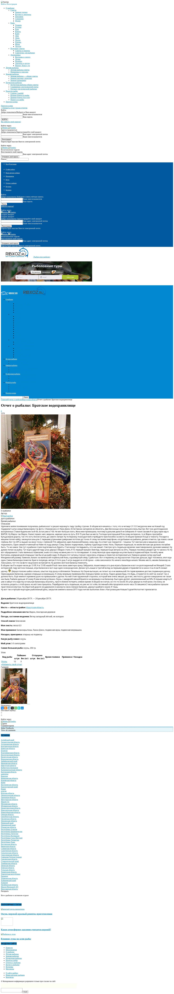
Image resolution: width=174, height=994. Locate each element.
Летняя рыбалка (12, 954)
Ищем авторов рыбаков (13, 173)
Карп (17, 34)
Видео (7, 180)
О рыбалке (10, 952)
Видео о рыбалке (12, 965)
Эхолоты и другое (22, 63)
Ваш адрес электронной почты (35, 134)
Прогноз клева (12, 102)
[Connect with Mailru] (4, 128)
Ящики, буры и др (22, 66)
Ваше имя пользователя (32, 114)
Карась (18, 32)
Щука (17, 44)
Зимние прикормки (18, 80)
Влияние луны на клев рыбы (16, 939)
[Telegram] (9, 708)
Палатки (18, 61)
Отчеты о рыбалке (11, 183)
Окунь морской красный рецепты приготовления (26, 914)
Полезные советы (17, 49)
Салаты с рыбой (16, 93)
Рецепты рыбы (12, 960)
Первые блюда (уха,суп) (20, 98)
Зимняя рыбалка (12, 956)
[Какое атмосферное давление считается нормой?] (7, 925)
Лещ (17, 36)
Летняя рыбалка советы (19, 70)
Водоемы (8, 186)
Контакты (8, 190)
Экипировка (15, 55)
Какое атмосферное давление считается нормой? (26, 929)
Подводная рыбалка (14, 958)
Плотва (18, 42)
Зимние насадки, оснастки (21, 78)
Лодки (17, 59)
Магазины (10, 969)
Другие (18, 46)
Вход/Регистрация (11, 164)
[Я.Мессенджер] (19, 708)
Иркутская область (35, 607)
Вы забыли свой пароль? (11, 122)
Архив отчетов (21, 108)
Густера (18, 27)
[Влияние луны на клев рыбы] (8, 934)
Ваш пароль (27, 117)
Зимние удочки (21, 12)
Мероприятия (10, 176)
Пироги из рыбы (17, 100)
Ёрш (17, 29)
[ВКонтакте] (2, 708)
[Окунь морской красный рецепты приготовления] (13, 909)
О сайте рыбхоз (10, 169)
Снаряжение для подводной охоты (24, 87)
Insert (25, 992)
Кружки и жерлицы (23, 14)
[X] (12, 708)
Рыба (12, 23)
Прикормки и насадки (19, 72)
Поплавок (19, 17)
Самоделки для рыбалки (25, 53)
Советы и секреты (22, 51)
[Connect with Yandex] (12, 128)
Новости (9, 948)
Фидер (17, 21)
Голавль (18, 25)
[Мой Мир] (22, 708)
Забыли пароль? (7, 206)
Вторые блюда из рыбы (19, 95)
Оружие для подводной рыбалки (23, 89)
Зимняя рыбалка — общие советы (24, 76)
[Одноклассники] (5, 708)
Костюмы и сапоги (22, 57)
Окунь (17, 40)
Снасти (13, 10)
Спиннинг (19, 19)
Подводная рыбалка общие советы (24, 85)
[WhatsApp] (15, 708)
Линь (17, 38)
